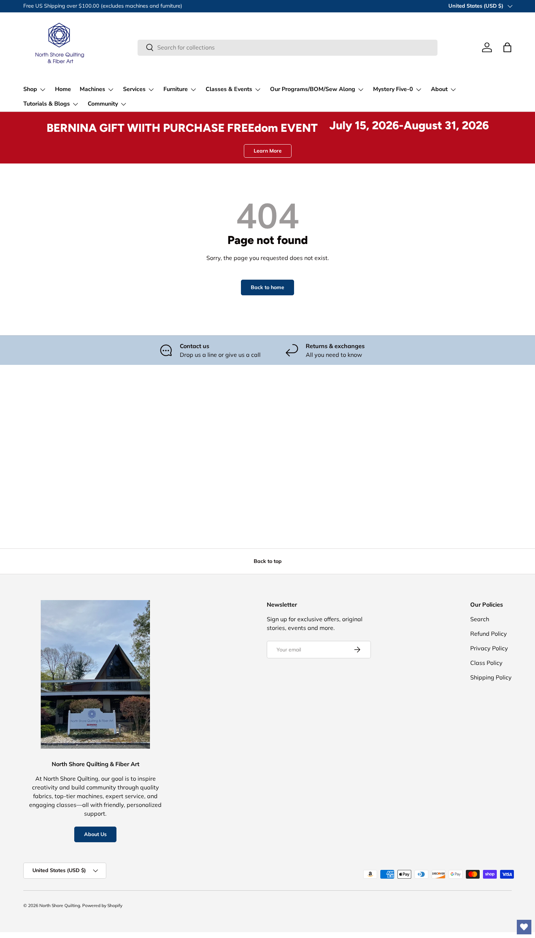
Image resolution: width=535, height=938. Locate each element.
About (439, 89)
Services (134, 89)
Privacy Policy (489, 648)
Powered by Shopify (102, 905)
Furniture (175, 89)
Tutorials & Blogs (46, 104)
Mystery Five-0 (393, 89)
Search (479, 619)
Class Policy (486, 662)
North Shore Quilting (59, 905)
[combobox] (287, 47)
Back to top (268, 561)
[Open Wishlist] (524, 927)
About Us (95, 834)
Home (63, 89)
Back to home (267, 287)
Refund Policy (488, 633)
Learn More (268, 150)
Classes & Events (229, 89)
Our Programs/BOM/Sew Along (312, 89)
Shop (30, 89)
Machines (92, 89)
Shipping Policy (491, 677)
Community (103, 104)
